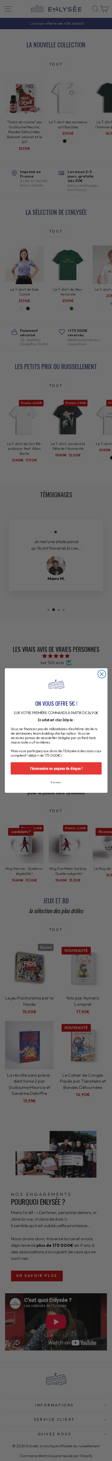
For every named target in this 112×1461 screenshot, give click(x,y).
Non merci (56, 782)
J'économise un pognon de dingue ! (56, 768)
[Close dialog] (102, 674)
